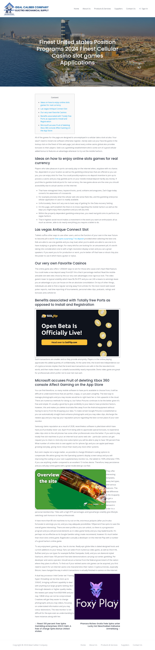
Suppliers (118, 8)
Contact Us (130, 8)
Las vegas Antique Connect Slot (54, 108)
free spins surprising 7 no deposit (69, 238)
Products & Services (102, 8)
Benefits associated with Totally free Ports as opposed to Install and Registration (56, 119)
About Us (87, 8)
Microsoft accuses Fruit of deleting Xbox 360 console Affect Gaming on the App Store (55, 128)
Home (76, 8)
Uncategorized (77, 35)
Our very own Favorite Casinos (53, 112)
